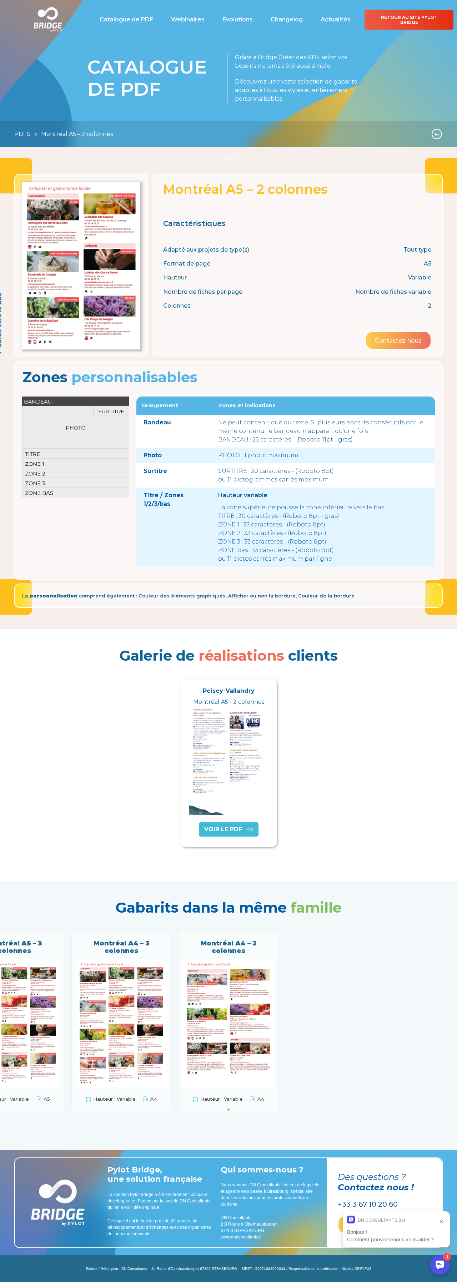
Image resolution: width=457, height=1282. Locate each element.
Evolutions (237, 19)
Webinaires (188, 19)
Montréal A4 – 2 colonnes (229, 947)
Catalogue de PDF (126, 19)
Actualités (336, 19)
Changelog (287, 19)
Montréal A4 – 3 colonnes (122, 947)
